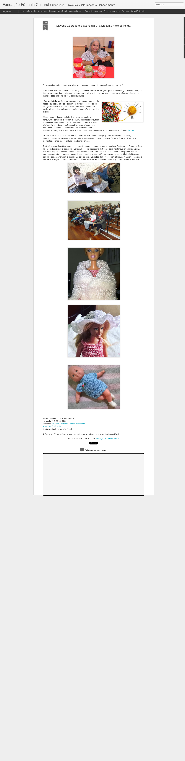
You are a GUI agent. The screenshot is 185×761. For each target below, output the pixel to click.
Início (22, 11)
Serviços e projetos (112, 11)
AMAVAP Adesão (138, 11)
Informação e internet (92, 11)
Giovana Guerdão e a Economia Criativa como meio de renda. (93, 25)
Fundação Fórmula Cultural (107, 438)
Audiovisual (42, 11)
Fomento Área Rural (58, 11)
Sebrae (131, 130)
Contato (125, 11)
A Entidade (31, 11)
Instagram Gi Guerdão (52, 426)
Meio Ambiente (75, 11)
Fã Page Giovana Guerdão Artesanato (68, 423)
